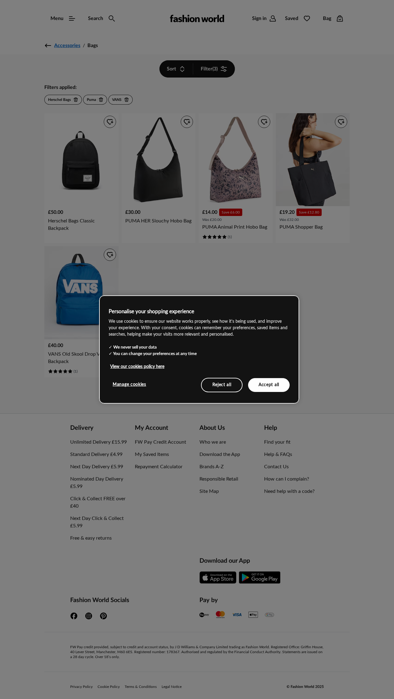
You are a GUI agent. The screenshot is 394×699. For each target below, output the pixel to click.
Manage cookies (129, 384)
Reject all (221, 384)
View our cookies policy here (137, 366)
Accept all (269, 384)
